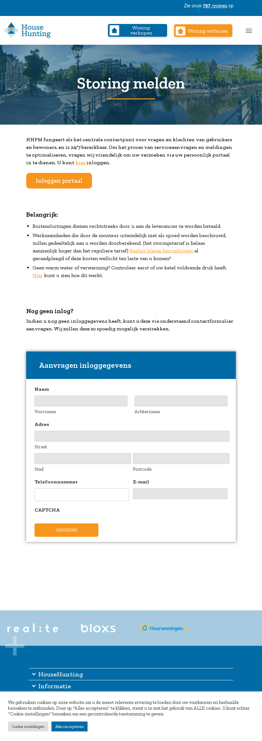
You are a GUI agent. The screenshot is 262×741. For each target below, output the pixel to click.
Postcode (142, 469)
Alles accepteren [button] (69, 726)
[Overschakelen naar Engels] (254, 8)
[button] (249, 30)
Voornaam (45, 411)
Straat (41, 447)
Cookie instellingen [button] (28, 726)
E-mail (141, 482)
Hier (38, 275)
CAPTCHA (47, 510)
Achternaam (147, 411)
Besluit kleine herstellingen (161, 251)
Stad (39, 469)
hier (81, 162)
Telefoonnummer (56, 482)
